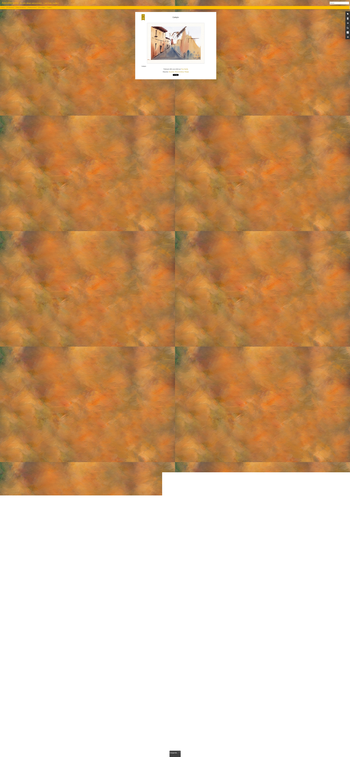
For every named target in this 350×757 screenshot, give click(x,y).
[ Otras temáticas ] (20, 7)
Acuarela (171, 72)
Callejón (176, 17)
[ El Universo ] (10, 7)
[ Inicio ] (2, 7)
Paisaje (187, 72)
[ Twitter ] (49, 7)
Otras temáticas (179, 72)
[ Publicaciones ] (32, 7)
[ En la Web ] (41, 7)
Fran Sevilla (184, 69)
